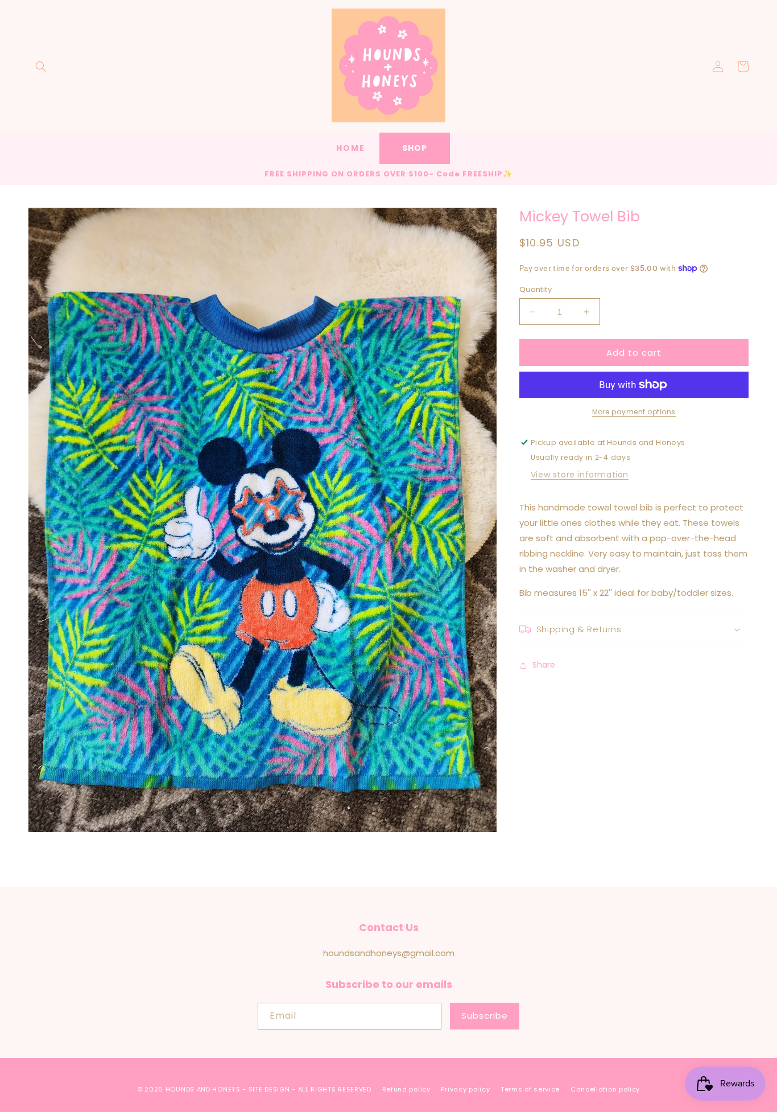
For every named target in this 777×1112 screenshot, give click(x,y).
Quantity (535, 289)
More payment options (634, 412)
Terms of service (530, 1089)
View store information (580, 474)
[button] (40, 66)
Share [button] (543, 664)
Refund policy (406, 1089)
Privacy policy (465, 1089)
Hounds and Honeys (203, 1089)
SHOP (414, 148)
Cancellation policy (605, 1089)
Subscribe (484, 1016)
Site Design (269, 1089)
